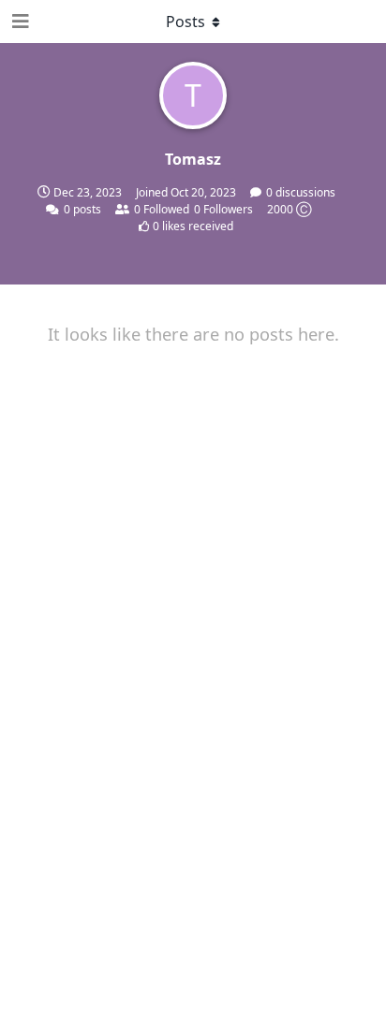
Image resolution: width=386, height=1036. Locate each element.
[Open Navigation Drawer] (18, 21)
